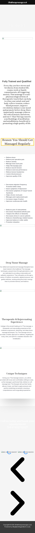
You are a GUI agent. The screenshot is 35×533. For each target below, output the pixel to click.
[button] (17, 470)
